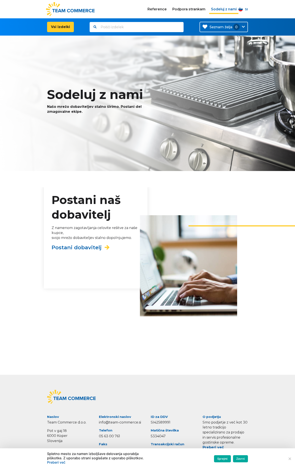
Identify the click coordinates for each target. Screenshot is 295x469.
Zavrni (240, 458)
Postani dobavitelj (78, 247)
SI (246, 9)
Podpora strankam (188, 9)
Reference (157, 9)
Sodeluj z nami (224, 9)
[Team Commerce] (71, 9)
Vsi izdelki (60, 27)
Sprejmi (222, 458)
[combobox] (137, 27)
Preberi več (213, 447)
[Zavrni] (289, 458)
